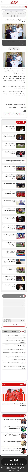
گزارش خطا (8, 104)
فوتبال (11, 11)
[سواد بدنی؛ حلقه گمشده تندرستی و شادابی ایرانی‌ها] (23, 443)
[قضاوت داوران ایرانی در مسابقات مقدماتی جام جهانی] (20, 211)
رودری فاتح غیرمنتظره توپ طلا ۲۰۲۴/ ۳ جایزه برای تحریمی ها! (9, 218)
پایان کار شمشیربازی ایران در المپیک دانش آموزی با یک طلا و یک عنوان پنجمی (9, 227)
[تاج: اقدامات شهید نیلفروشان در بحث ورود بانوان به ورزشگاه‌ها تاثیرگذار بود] (20, 137)
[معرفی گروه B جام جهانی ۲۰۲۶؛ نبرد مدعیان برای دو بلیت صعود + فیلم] (14, 394)
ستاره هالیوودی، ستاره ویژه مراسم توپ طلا (10, 127)
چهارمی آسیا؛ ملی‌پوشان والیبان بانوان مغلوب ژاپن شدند (15, 356)
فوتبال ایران (16, 11)
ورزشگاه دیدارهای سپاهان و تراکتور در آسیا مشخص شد (10, 192)
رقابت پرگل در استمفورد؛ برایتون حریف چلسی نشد (16, 338)
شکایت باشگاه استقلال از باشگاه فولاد (12, 7)
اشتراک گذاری (11, 107)
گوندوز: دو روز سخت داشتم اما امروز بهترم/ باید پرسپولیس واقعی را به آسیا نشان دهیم (9, 278)
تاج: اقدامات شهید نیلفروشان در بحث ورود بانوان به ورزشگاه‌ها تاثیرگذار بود (9, 136)
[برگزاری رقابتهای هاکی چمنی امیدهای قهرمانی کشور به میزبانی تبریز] (20, 244)
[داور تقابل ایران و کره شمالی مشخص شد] (20, 154)
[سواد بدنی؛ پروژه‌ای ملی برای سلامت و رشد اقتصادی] (23, 421)
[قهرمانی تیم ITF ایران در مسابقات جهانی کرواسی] (20, 253)
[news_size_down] (18, 49)
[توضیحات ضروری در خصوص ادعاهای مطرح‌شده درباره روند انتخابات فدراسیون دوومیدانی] (23, 436)
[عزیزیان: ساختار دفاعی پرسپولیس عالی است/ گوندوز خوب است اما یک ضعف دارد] (20, 261)
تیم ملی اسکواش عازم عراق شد (9, 183)
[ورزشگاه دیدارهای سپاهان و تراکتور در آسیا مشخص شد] (20, 194)
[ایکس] (18, 464)
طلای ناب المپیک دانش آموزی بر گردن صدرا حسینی (9, 234)
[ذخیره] (14, 16)
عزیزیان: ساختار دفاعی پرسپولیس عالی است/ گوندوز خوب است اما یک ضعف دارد (9, 261)
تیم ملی (17, 114)
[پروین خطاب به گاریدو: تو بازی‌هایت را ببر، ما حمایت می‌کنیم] (20, 177)
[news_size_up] (10, 49)
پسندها (22, 107)
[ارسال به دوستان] (17, 16)
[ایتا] (20, 464)
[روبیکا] (15, 464)
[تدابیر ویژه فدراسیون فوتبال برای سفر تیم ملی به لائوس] (20, 145)
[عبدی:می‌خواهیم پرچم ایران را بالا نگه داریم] (20, 202)
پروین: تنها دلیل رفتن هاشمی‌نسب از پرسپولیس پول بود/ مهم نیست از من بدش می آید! (14, 161)
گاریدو (12, 114)
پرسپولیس (23, 114)
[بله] (23, 464)
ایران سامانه (11, 470)
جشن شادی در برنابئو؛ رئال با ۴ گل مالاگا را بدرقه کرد (15, 335)
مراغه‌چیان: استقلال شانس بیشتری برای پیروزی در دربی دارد (14, 349)
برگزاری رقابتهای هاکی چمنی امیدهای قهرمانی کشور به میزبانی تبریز (10, 244)
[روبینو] (13, 464)
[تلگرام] (10, 464)
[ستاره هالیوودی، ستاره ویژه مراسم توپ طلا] (20, 128)
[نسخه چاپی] (11, 16)
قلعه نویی (7, 114)
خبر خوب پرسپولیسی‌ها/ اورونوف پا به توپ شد (10, 268)
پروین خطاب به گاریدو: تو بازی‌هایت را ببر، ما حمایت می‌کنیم (10, 176)
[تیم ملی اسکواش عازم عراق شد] (20, 185)
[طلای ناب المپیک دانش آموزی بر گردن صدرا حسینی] (20, 236)
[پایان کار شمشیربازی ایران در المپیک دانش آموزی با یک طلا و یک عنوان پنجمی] (20, 227)
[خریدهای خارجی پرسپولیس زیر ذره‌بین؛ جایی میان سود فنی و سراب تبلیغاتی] (23, 429)
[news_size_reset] (14, 49)
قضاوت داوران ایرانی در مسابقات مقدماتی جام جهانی (9, 209)
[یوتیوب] (5, 464)
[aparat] (8, 464)
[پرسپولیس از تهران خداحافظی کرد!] (20, 168)
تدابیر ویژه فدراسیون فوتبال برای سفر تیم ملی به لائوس (10, 144)
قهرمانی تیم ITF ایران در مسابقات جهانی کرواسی (10, 251)
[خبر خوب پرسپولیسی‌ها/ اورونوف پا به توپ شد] (20, 270)
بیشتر (4, 384)
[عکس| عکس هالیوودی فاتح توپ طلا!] (20, 287)
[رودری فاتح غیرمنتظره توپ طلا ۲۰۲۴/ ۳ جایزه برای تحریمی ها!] (20, 219)
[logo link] (14, 2)
